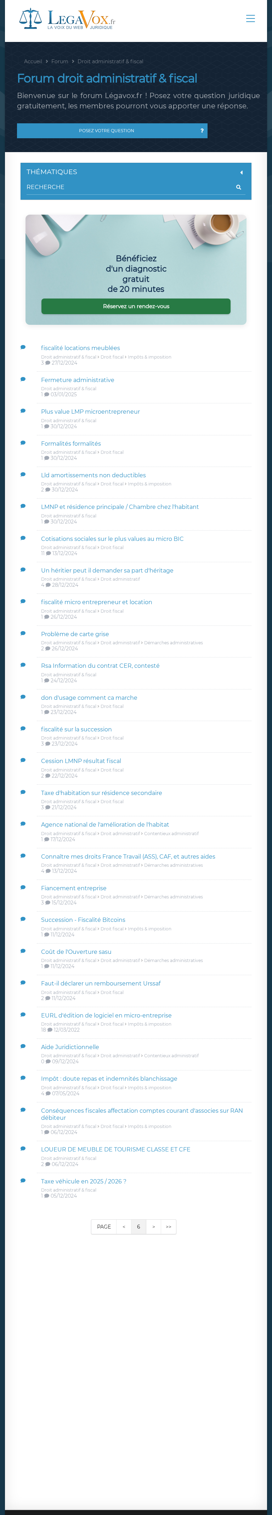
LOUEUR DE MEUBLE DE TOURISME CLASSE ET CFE (116, 1149)
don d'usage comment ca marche (89, 697)
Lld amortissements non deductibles (93, 475)
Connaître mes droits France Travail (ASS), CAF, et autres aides (128, 856)
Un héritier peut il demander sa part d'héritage (107, 570)
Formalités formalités (71, 443)
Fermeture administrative (77, 380)
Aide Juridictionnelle (70, 1047)
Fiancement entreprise (74, 888)
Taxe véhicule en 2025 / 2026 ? (83, 1181)
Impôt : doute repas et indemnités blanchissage (109, 1078)
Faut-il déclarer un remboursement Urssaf (100, 983)
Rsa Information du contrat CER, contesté (100, 665)
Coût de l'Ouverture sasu (76, 952)
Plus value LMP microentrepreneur (90, 411)
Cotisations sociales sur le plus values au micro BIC (112, 539)
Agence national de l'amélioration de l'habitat (105, 824)
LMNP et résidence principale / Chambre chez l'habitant (120, 507)
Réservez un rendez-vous (136, 306)
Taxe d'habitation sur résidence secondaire (101, 793)
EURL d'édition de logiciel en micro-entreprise (106, 1015)
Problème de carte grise (75, 634)
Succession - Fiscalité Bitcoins (83, 920)
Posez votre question (106, 130)
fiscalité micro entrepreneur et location (96, 602)
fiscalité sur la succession (76, 729)
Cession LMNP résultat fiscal (81, 761)
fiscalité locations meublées (80, 348)
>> (168, 1227)
